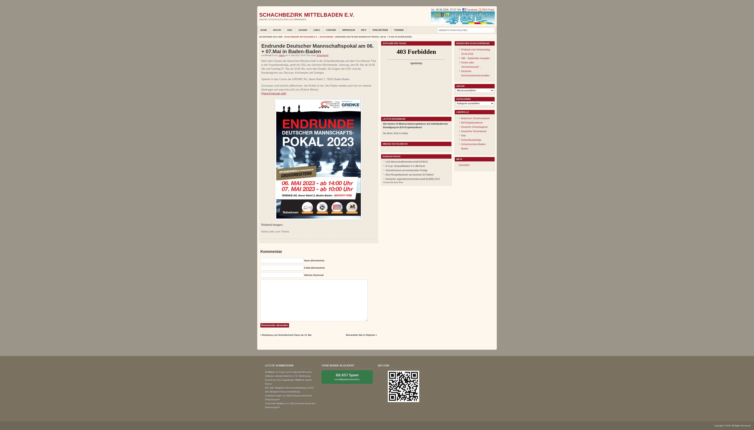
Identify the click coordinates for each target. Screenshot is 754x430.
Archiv (277, 30)
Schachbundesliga (471, 140)
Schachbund (326, 37)
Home (263, 30)
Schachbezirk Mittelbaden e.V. (306, 15)
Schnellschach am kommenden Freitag (406, 170)
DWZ (289, 30)
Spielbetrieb (380, 30)
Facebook (472, 9)
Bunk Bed (398, 182)
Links (316, 30)
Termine (399, 30)
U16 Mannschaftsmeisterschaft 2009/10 (407, 161)
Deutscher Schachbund (473, 131)
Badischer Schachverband (475, 118)
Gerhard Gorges (273, 395)
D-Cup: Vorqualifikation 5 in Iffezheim (405, 166)
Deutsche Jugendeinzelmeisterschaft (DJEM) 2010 (413, 179)
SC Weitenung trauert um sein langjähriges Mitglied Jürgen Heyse (288, 380)
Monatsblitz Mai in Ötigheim (360, 335)
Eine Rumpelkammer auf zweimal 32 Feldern (410, 174)
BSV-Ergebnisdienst (472, 122)
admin (282, 55)
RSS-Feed (488, 9)
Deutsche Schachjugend (474, 127)
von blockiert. (347, 377)
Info (363, 30)
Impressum (348, 30)
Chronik (331, 30)
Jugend (302, 30)
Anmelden (464, 165)
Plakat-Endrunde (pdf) (273, 93)
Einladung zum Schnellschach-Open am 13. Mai (286, 335)
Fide (463, 135)
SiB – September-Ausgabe (475, 58)
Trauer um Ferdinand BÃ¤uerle (295, 372)
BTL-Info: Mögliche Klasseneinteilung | (285, 388)
